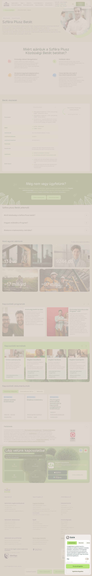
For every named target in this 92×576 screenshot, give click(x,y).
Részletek (81, 543)
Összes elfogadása (78, 566)
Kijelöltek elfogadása (77, 571)
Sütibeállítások (71, 543)
